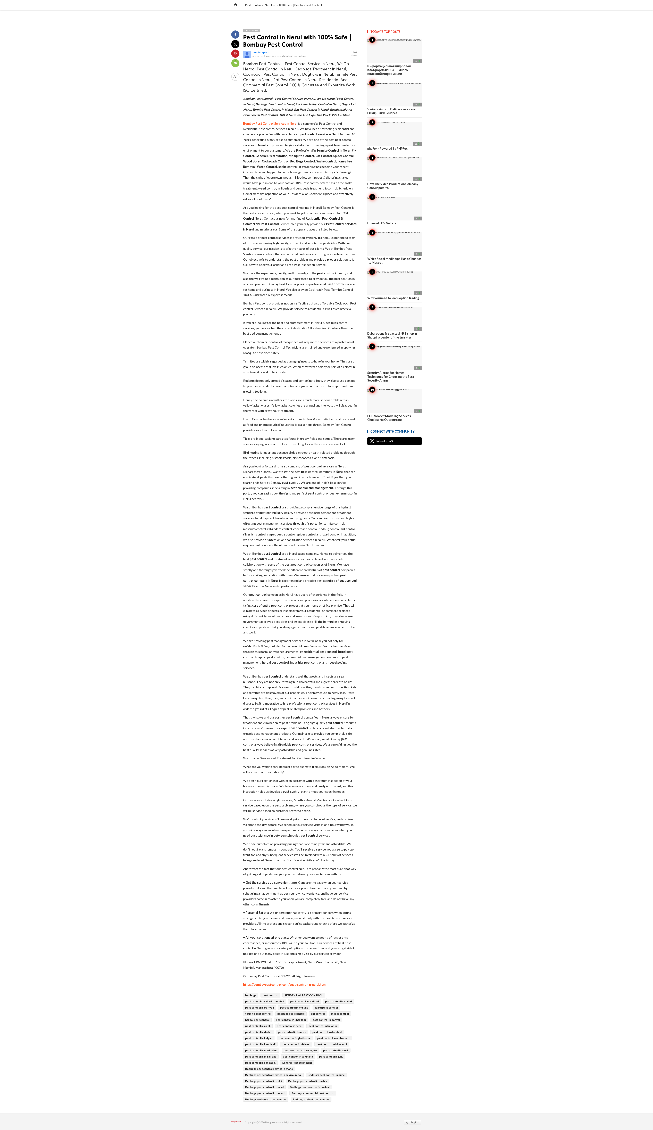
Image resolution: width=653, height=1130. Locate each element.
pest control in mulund (294, 1007)
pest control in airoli (258, 1025)
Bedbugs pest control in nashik (307, 1081)
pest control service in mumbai (264, 1001)
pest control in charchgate (300, 1050)
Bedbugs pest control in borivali (310, 1087)
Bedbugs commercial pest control (312, 1093)
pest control (270, 995)
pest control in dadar (258, 1032)
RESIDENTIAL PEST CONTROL (303, 995)
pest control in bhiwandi (331, 1044)
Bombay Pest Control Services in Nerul (270, 123)
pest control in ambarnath (333, 1038)
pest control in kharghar (291, 1019)
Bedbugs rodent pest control (311, 1099)
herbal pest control (257, 1019)
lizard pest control (326, 1007)
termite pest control (258, 1013)
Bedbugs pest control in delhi (263, 1081)
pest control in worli (335, 1050)
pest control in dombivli (327, 1032)
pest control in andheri (304, 1001)
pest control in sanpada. (260, 1062)
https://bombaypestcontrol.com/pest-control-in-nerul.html (284, 984)
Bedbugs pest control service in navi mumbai (273, 1074)
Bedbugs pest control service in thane (269, 1068)
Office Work (251, 30)
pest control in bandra (292, 1032)
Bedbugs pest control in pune (326, 1074)
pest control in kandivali (260, 1044)
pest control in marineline (261, 1050)
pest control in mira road (261, 1056)
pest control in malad (338, 1001)
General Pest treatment (297, 1062)
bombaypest (261, 52)
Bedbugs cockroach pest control (265, 1099)
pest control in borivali (259, 1007)
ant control (318, 1013)
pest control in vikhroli (296, 1044)
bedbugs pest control (291, 1013)
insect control (340, 1013)
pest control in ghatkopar (295, 1038)
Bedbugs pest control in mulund (265, 1093)
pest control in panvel (326, 1019)
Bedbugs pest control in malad (264, 1087)
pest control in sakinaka (298, 1056)
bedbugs (250, 995)
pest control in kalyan (258, 1038)
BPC (321, 976)
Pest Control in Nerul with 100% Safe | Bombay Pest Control (297, 41)
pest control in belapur (322, 1025)
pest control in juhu (331, 1056)
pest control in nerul (289, 1025)
